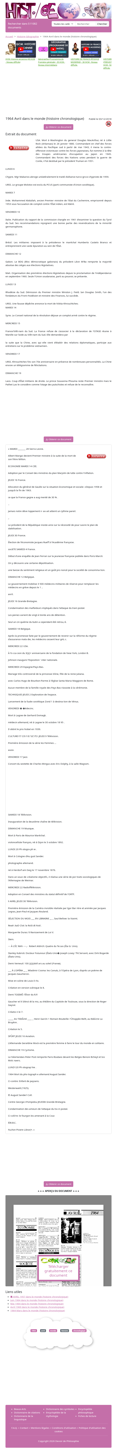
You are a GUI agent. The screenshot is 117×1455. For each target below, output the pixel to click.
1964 (34, 1330)
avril (43, 1330)
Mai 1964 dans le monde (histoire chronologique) (37, 1303)
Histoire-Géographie (28, 36)
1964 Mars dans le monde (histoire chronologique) (37, 1310)
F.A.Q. (14, 1427)
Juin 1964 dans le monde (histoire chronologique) (36, 1300)
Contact (24, 1427)
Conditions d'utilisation (64, 1427)
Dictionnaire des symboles (60, 1409)
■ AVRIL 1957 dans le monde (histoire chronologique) (39, 1296)
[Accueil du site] (58, 8)
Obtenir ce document (59, 126)
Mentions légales (40, 1427)
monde (53, 1330)
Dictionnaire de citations (27, 1412)
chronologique (79, 1330)
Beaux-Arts (20, 1409)
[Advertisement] (58, 93)
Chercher (102, 23)
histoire (64, 1330)
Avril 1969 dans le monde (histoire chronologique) (37, 1306)
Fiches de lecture (87, 1415)
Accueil (9, 36)
